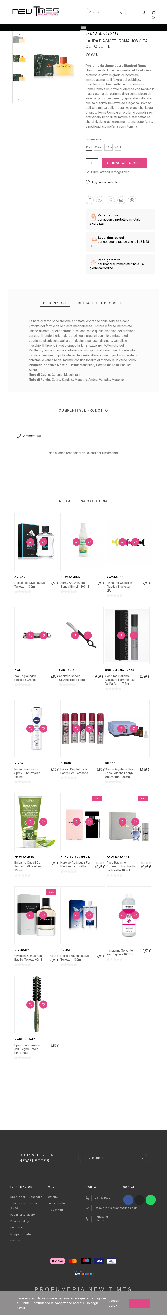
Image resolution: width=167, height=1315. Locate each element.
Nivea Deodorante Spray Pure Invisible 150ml (27, 773)
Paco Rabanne (118, 856)
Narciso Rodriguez (75, 856)
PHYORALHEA (70, 576)
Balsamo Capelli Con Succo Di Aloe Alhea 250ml (28, 866)
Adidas (19, 576)
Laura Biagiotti (102, 33)
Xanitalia (67, 670)
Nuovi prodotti (58, 1203)
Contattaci (17, 1227)
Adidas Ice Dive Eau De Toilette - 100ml (29, 584)
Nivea (18, 763)
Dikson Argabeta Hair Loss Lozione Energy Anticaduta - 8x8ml (119, 773)
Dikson (65, 763)
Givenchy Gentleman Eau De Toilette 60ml (28, 957)
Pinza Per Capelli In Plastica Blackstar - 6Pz (119, 586)
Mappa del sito (20, 1234)
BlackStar (115, 576)
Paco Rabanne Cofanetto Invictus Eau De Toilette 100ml (122, 866)
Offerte (53, 1196)
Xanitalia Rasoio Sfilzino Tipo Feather (73, 678)
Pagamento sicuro (22, 1214)
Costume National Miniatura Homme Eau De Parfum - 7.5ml (120, 680)
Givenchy (21, 949)
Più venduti (55, 1209)
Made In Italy (24, 1039)
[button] (101, 182)
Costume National (120, 670)
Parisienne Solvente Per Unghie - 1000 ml (120, 952)
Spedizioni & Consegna (26, 1196)
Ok (140, 1303)
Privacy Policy (19, 1221)
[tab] (55, 303)
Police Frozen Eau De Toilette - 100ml (74, 957)
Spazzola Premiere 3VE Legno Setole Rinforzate (27, 1049)
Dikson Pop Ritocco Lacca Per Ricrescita (74, 771)
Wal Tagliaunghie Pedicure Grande (25, 678)
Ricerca (121, 12)
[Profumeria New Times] (35, 12)
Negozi (15, 1240)
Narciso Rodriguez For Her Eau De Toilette (75, 864)
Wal (17, 670)
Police (65, 949)
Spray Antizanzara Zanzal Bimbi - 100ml (74, 584)
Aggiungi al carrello (125, 163)
